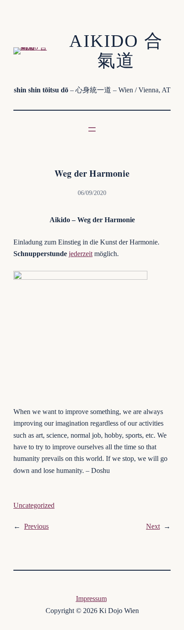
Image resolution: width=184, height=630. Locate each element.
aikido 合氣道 (116, 50)
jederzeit (80, 253)
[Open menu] (92, 129)
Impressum (91, 598)
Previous (36, 526)
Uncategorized (33, 505)
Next (153, 526)
